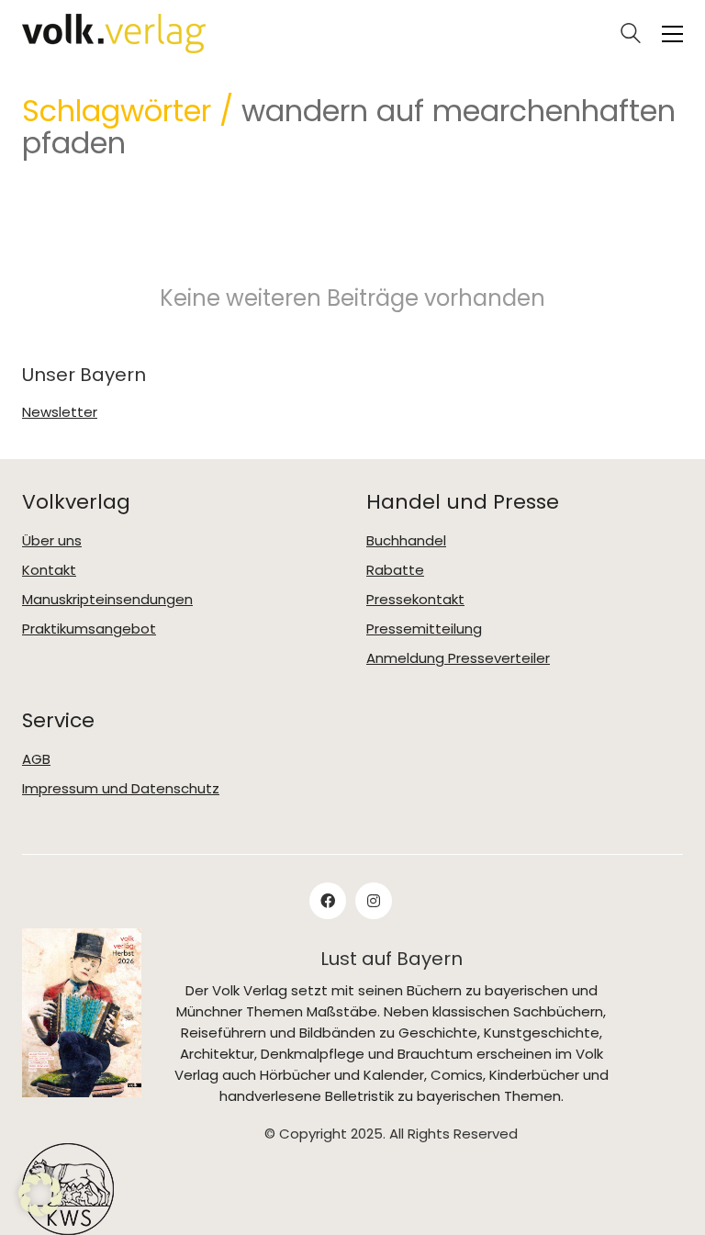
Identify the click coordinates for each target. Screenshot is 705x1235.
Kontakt (49, 570)
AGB (36, 759)
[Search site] (631, 35)
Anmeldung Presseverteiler (458, 658)
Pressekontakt (415, 599)
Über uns (52, 541)
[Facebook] (327, 900)
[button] (672, 34)
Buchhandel (406, 541)
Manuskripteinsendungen (107, 599)
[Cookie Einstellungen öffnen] (40, 1211)
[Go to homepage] (114, 33)
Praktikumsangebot (89, 629)
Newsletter (59, 412)
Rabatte (395, 570)
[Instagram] (373, 900)
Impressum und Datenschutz (120, 789)
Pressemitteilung (424, 629)
